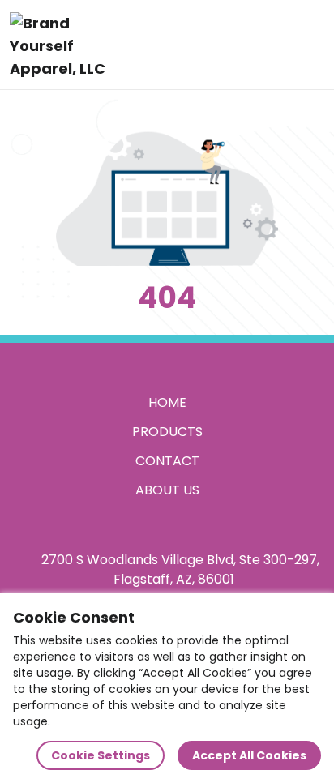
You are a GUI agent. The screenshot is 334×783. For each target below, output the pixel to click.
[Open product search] (272, 44)
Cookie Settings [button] (100, 755)
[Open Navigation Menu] (306, 44)
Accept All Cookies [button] (249, 755)
